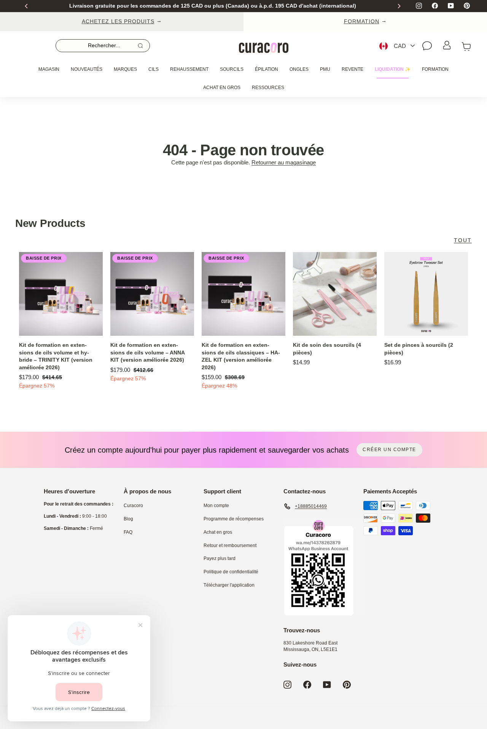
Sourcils (232, 69)
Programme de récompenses (234, 519)
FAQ (128, 532)
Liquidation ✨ (393, 69)
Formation (435, 69)
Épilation (266, 69)
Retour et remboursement (230, 545)
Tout (463, 240)
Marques (125, 69)
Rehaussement (189, 69)
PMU (325, 69)
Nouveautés (86, 69)
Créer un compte (389, 449)
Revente (352, 69)
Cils (153, 69)
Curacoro (133, 505)
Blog (128, 519)
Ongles (299, 69)
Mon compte (216, 505)
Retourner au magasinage (283, 162)
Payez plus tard (220, 558)
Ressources (268, 87)
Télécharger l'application (229, 585)
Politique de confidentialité (231, 571)
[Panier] (466, 46)
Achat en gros (221, 87)
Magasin (48, 69)
